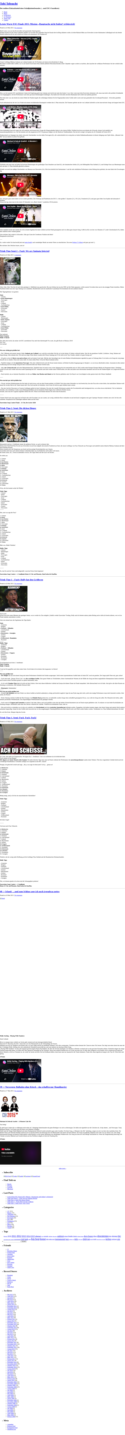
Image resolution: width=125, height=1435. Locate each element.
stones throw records (101, 1239)
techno (108, 1239)
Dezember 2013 (12, 1306)
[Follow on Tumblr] (20, 1176)
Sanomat (9, 1266)
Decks (9, 1278)
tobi (118, 1239)
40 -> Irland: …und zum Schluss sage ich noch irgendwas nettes (29, 891)
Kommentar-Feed (12, 1427)
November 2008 (12, 1402)
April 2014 (10, 1301)
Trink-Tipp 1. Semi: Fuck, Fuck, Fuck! (18, 717)
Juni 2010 (10, 1372)
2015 (33, 1236)
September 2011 (12, 1347)
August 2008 (11, 1407)
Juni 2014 (10, 1298)
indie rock (52, 1239)
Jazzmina (10, 1254)
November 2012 (12, 1324)
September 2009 (12, 1387)
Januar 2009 (10, 1398)
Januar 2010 (10, 1380)
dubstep (114, 1236)
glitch (29, 1239)
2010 (9, 1236)
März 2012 (10, 1337)
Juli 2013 (10, 1311)
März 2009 (10, 1397)
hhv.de (9, 1283)
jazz (67, 1239)
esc (119, 1236)
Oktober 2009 (11, 1385)
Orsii (8, 1261)
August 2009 (11, 1388)
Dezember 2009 (12, 1382)
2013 (24, 1236)
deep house (88, 1236)
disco (95, 1236)
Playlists (9, 1226)
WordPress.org (11, 1429)
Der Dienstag (11, 1216)
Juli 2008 (10, 1408)
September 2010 (12, 1367)
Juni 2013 (10, 1312)
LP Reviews (7, 15)
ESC (8, 1219)
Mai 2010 (10, 1374)
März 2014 (10, 1303)
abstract (38, 1236)
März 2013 (10, 1317)
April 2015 (10, 1296)
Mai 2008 (10, 1411)
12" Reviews (7, 17)
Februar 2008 (11, 1416)
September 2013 (12, 1308)
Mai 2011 (10, 1354)
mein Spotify (28, 242)
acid (42, 1236)
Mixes (5, 13)
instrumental (60, 1239)
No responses (18, 28)
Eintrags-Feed (11, 1426)
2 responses (17, 255)
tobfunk (114, 1239)
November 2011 (12, 1344)
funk (26, 1239)
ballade (66, 1236)
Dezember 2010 (12, 1362)
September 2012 (12, 1327)
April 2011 (10, 1355)
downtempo (103, 1236)
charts (75, 1236)
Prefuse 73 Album (77, 242)
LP (8, 1223)
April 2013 (10, 1316)
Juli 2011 (10, 1350)
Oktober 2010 (11, 1365)
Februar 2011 (11, 1359)
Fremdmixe (10, 1221)
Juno (8, 1285)
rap (88, 1239)
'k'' (8, 1249)
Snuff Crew (10, 1267)
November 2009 (12, 1383)
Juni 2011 (10, 1352)
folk (22, 1239)
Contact (6, 20)
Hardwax (10, 1282)
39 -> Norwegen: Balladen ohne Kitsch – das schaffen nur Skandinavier (33, 1087)
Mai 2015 (10, 1294)
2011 (14, 1236)
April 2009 (10, 1395)
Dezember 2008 (12, 1400)
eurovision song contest (9, 1239)
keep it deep (10, 1256)
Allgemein (10, 1214)
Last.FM (9, 1187)
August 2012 (11, 1329)
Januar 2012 (10, 1341)
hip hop (35, 1238)
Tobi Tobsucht (9, 3)
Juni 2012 (10, 1332)
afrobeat (50, 1236)
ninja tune (80, 1239)
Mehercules (10, 1259)
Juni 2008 (10, 1410)
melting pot (71, 1239)
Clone (9, 1277)
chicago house (80, 1236)
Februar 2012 (11, 1339)
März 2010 (10, 1377)
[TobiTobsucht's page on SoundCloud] (35, 1176)
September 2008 (12, 1405)
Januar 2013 (10, 1321)
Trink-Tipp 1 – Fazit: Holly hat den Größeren (21, 579)
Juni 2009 (10, 1392)
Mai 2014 (10, 1299)
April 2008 (10, 1413)
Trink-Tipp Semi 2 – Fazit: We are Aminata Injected (24, 251)
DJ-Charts (10, 1218)
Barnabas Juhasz (12, 1251)
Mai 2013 (10, 1314)
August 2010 (11, 1369)
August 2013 (11, 1309)
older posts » (62, 1168)
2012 (19, 1236)
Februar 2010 (11, 1378)
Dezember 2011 (11, 1342)
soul (94, 1239)
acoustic (46, 1236)
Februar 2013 (11, 1319)
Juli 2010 (10, 1370)
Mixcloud (10, 1189)
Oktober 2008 (11, 1403)
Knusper (9, 1257)
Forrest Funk (11, 1252)
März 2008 (10, 1415)
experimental (17, 1239)
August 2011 (11, 1349)
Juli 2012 (10, 1331)
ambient (60, 1236)
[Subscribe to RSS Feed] (7, 1176)
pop (85, 1239)
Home (5, 12)
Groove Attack (11, 1280)
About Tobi (7, 18)
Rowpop (9, 1264)
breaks (70, 1236)
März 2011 (10, 1357)
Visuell (9, 1227)
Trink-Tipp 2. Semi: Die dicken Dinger (18, 408)
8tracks (9, 1184)
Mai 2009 (10, 1393)
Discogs (9, 1185)
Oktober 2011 (11, 1345)
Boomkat (10, 1275)
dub (110, 1236)
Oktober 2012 (11, 1326)
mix (76, 1239)
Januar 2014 (10, 1304)
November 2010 (12, 1364)
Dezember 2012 (12, 1322)
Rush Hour (10, 1287)
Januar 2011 (10, 1360)
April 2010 (10, 1375)
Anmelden (10, 1424)
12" (8, 1211)
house (43, 1239)
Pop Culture (10, 1262)
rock (91, 1239)
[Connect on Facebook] (27, 1176)
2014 (29, 1236)
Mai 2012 (10, 1334)
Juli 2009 (10, 1390)
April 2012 (10, 1336)
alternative (55, 1236)
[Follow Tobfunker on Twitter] (14, 1176)
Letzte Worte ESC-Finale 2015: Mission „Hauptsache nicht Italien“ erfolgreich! (37, 24)
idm (47, 1239)
